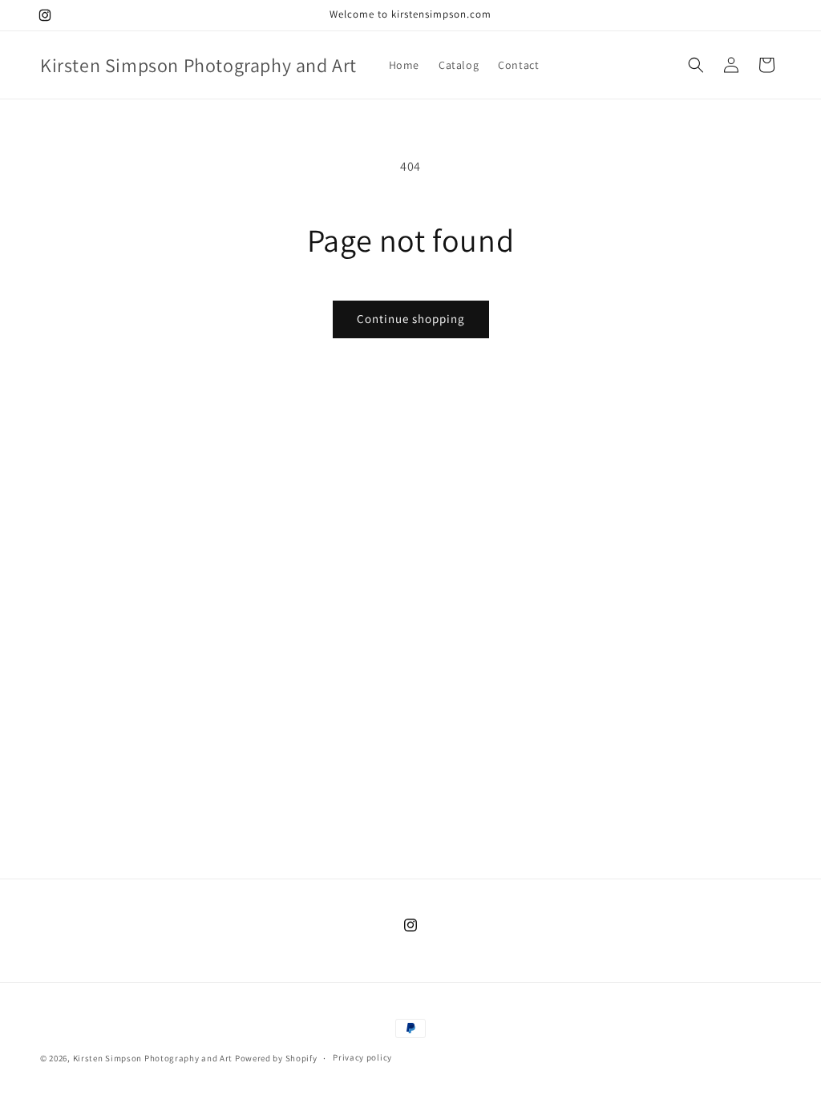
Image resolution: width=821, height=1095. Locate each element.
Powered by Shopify (276, 1058)
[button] (696, 65)
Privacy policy (362, 1057)
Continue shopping (411, 318)
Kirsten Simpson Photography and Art (153, 1058)
